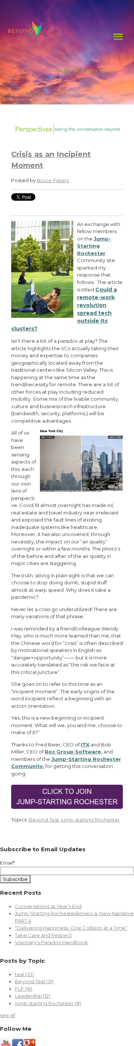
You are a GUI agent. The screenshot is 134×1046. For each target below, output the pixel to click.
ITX (85, 745)
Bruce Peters (53, 180)
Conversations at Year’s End (48, 906)
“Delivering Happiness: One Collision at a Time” (71, 928)
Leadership (32, 996)
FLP (23, 989)
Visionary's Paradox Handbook (51, 942)
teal (24, 974)
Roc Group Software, (73, 752)
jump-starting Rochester (90, 820)
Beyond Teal (44, 820)
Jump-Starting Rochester (94, 246)
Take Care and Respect (43, 935)
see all (7, 1015)
